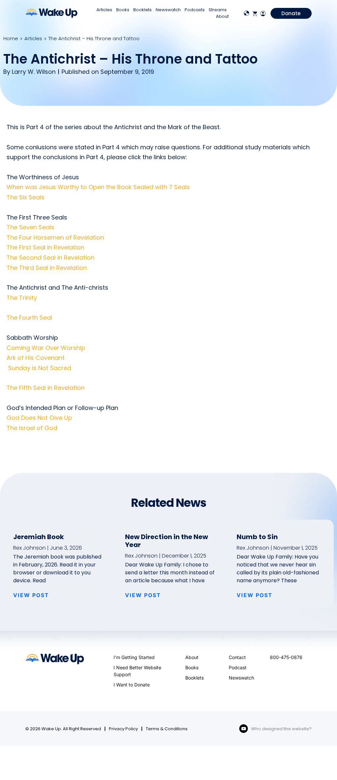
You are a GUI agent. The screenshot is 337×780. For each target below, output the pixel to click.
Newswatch (168, 10)
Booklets (142, 10)
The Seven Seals (30, 227)
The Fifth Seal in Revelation (46, 388)
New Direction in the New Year (166, 540)
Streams (218, 10)
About (222, 16)
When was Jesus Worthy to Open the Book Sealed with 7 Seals (98, 187)
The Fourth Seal (29, 317)
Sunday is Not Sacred (39, 368)
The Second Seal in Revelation (50, 257)
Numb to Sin (257, 536)
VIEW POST (31, 595)
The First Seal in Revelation (45, 247)
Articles (104, 10)
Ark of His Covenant (36, 358)
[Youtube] (243, 728)
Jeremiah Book (38, 536)
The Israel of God (32, 428)
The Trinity (22, 298)
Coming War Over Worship (46, 348)
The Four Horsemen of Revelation (55, 237)
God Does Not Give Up (39, 418)
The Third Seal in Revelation (47, 268)
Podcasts (195, 10)
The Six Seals (25, 197)
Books (122, 10)
